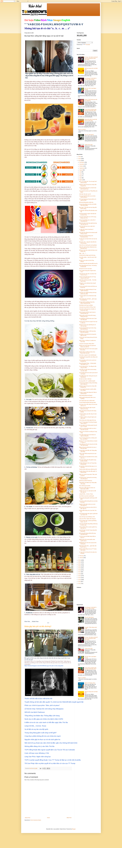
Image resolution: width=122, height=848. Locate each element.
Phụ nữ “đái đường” (89, 134)
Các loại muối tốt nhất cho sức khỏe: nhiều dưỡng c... (87, 196)
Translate (88, 44)
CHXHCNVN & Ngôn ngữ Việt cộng (87, 255)
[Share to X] (46, 768)
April (80, 177)
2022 (79, 562)
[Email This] (43, 768)
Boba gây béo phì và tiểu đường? (37, 626)
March (80, 179)
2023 (79, 560)
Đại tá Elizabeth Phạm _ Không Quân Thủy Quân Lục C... (87, 364)
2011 (79, 583)
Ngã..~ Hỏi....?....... (83, 253)
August (81, 170)
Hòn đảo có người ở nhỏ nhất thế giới (87, 355)
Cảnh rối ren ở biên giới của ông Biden (88, 245)
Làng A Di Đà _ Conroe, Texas (86, 494)
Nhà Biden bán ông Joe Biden (86, 305)
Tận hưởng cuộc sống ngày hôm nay (87, 420)
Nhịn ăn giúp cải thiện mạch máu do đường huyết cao (87, 313)
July (80, 172)
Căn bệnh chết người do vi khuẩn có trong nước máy (87, 309)
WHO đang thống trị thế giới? (85, 395)
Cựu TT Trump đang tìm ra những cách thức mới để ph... (88, 438)
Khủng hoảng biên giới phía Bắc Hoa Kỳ (88, 263)
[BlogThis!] (44, 768)
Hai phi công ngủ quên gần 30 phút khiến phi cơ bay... (87, 408)
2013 (79, 579)
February (81, 555)
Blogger (74, 829)
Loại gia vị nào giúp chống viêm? (86, 343)
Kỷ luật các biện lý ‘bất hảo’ (85, 379)
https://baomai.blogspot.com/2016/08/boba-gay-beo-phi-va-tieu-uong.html (43, 665)
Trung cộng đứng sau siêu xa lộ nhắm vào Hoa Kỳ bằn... (87, 205)
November (81, 164)
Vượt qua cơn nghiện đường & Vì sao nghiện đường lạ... (87, 290)
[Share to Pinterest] (49, 768)
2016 (79, 573)
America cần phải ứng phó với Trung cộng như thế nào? (87, 277)
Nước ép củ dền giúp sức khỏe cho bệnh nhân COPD (87, 488)
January (81, 557)
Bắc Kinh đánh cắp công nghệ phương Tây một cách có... (88, 224)
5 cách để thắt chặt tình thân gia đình (87, 402)
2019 (79, 567)
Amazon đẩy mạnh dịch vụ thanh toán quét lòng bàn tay (87, 188)
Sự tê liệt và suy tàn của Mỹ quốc (86, 496)
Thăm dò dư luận (89, 144)
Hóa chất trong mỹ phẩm (84, 485)
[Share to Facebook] (48, 768)
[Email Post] (40, 768)
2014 (79, 577)
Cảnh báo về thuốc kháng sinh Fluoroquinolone (86, 236)
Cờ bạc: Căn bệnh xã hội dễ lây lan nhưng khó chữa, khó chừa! (91, 58)
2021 (79, 564)
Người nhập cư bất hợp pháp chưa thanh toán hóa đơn (87, 352)
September (82, 168)
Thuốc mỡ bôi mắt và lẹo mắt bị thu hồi (88, 469)
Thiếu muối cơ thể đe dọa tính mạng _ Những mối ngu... (87, 316)
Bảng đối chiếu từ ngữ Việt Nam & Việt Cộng (91, 120)
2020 (79, 566)
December (81, 162)
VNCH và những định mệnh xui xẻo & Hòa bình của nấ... (87, 429)
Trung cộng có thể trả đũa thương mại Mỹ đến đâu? (90, 110)
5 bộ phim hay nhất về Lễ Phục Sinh (87, 307)
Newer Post (27, 817)
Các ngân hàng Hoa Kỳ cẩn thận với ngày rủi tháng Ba (87, 435)
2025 (79, 158)
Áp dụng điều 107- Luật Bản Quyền (87, 381)
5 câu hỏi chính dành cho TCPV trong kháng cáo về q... (87, 217)
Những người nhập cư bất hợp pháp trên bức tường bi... (87, 332)
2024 (79, 160)
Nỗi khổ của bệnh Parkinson (85, 480)
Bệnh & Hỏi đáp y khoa (90, 683)
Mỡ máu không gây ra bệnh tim (86, 202)
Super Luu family (82, 129)
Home (48, 817)
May (80, 175)
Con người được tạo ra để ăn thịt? (87, 400)
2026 (79, 156)
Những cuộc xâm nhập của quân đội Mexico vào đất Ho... (87, 346)
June (80, 174)
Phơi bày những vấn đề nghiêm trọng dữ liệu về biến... (87, 460)
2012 (79, 581)
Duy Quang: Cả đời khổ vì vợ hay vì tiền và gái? (90, 79)
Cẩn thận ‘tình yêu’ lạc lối (85, 194)
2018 (79, 569)
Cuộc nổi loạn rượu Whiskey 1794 (87, 516)
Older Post (69, 817)
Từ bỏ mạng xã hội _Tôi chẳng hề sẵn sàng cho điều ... (87, 367)
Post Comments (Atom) (36, 820)
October (81, 166)
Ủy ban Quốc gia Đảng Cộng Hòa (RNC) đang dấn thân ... (86, 302)
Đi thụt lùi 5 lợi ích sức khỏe (85, 268)
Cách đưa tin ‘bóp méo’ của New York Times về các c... (87, 274)
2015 (79, 575)
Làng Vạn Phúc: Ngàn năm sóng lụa (87, 518)
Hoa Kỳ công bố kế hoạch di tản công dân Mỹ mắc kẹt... (87, 328)
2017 (79, 571)
